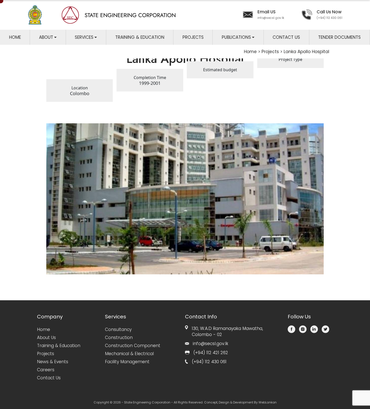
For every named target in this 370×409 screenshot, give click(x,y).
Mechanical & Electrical (129, 354)
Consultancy (118, 329)
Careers (45, 370)
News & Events (52, 362)
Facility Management (127, 362)
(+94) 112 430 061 (329, 18)
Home (15, 37)
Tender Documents (339, 37)
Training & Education (139, 37)
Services (84, 37)
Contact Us (286, 37)
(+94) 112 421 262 (210, 353)
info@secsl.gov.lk (270, 18)
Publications (236, 37)
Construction (119, 337)
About (46, 37)
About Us (46, 337)
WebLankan (267, 402)
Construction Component (132, 346)
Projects (193, 37)
